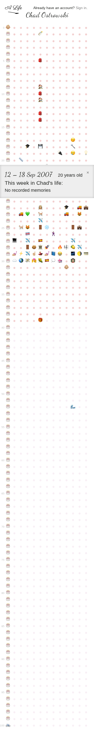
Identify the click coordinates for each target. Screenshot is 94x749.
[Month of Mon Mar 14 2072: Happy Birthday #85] (8, 626)
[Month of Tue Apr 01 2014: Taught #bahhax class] (14, 241)
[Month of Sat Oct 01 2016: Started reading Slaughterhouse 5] (53, 254)
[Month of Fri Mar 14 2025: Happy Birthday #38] (8, 314)
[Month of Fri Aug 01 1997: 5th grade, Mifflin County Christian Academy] (40, 94)
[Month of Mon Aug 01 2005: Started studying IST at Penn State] (40, 147)
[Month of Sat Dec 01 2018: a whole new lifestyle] (66, 267)
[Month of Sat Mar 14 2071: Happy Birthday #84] (8, 619)
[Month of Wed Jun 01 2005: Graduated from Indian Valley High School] (27, 147)
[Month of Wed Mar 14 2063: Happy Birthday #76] (8, 566)
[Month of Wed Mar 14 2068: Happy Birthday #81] (8, 599)
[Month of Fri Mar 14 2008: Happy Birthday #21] (8, 201)
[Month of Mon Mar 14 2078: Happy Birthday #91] (8, 666)
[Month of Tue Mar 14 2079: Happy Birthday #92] (8, 672)
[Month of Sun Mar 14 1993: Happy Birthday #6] (8, 67)
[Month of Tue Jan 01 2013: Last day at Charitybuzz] (73, 228)
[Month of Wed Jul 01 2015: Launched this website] (34, 248)
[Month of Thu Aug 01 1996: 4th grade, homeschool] (40, 87)
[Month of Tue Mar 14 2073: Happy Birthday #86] (8, 632)
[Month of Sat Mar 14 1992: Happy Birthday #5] (8, 61)
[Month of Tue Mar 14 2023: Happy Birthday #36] (8, 301)
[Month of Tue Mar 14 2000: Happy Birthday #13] (8, 114)
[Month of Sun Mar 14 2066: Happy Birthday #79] (8, 586)
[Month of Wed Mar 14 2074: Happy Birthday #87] (8, 639)
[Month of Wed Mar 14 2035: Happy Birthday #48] (8, 380)
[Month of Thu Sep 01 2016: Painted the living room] (47, 254)
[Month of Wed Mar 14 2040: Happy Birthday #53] (8, 413)
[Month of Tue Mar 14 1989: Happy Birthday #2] (8, 41)
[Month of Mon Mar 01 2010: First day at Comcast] (86, 208)
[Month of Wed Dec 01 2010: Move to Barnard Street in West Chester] (66, 214)
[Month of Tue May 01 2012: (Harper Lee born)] (21, 228)
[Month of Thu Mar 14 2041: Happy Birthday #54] (8, 420)
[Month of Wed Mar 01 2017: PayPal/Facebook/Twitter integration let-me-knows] (86, 254)
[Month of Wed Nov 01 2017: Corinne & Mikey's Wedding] (60, 261)
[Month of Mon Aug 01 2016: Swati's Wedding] (40, 254)
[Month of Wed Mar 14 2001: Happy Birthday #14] (8, 120)
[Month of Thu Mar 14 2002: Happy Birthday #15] (8, 127)
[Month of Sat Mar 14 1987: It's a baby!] (8, 27)
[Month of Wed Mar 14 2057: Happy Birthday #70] (8, 526)
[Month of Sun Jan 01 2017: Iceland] (73, 254)
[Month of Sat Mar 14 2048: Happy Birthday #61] (8, 466)
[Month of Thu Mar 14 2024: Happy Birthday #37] (8, 307)
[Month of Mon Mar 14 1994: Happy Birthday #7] (8, 74)
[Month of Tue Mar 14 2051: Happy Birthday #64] (8, 486)
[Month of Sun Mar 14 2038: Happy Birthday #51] (8, 400)
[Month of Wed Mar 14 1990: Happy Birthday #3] (8, 47)
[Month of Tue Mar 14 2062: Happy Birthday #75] (8, 559)
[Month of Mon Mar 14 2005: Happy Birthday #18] (8, 147)
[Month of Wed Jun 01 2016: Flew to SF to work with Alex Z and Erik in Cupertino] (27, 254)
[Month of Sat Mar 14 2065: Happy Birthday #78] (8, 579)
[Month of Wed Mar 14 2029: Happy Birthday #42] (8, 340)
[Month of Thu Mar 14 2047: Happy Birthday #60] (8, 460)
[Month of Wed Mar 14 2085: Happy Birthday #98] (8, 712)
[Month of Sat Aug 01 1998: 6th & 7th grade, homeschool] (40, 100)
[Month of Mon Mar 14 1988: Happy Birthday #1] (8, 34)
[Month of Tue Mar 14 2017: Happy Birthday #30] (8, 261)
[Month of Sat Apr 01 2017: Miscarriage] (14, 261)
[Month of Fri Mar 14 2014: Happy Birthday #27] (8, 241)
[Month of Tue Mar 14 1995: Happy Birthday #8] (8, 80)
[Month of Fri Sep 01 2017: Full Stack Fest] (47, 261)
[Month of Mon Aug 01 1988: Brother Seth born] (40, 34)
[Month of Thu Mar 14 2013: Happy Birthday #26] (8, 234)
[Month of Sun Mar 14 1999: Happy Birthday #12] (8, 107)
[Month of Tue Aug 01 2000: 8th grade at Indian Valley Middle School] (40, 114)
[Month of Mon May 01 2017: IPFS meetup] (21, 261)
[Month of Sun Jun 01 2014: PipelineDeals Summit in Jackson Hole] (27, 241)
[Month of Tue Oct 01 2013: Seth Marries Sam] (53, 234)
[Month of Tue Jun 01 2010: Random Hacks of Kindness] (27, 214)
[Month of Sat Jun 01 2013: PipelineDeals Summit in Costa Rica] (27, 234)
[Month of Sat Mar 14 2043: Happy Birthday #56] (8, 433)
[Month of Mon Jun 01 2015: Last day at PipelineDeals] (27, 248)
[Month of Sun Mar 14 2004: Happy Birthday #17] (8, 140)
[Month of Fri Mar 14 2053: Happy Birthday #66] (8, 500)
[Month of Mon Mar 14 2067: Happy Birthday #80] (8, 592)
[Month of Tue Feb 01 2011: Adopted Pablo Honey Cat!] (79, 214)
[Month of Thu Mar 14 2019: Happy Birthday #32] (8, 274)
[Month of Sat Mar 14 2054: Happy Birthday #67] (8, 506)
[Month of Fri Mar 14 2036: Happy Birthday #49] (8, 387)
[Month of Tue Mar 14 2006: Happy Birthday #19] (8, 153)
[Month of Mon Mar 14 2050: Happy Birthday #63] (8, 480)
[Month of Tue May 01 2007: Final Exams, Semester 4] (21, 160)
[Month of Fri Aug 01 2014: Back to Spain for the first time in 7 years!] (40, 241)
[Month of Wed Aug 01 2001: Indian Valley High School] (40, 120)
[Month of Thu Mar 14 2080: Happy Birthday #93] (8, 679)
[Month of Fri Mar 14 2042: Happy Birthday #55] (8, 427)
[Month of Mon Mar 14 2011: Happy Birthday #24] (8, 221)
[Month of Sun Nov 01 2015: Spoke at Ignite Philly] (60, 248)
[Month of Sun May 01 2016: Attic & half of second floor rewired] (21, 254)
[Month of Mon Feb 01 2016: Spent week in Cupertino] (79, 248)
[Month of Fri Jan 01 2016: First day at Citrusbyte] (73, 248)
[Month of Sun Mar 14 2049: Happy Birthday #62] (8, 473)
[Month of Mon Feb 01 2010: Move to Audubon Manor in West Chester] (79, 208)
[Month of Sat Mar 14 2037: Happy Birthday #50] (8, 394)
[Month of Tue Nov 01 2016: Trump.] (60, 254)
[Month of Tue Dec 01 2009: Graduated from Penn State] (66, 208)
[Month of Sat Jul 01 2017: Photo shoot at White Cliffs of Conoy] (34, 261)
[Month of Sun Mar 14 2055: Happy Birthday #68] (8, 513)
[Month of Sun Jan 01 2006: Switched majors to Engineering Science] (73, 147)
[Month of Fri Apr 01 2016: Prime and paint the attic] (14, 254)
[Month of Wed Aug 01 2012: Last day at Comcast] (40, 228)
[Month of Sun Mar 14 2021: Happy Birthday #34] (8, 287)
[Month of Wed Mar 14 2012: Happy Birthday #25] (8, 228)
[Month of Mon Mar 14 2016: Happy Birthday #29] (8, 254)
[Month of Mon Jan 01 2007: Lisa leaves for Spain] (73, 153)
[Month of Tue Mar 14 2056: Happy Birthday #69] (8, 520)
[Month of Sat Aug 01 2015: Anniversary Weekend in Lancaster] (40, 248)
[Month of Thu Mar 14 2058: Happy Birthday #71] (8, 533)
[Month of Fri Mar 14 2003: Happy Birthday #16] (8, 133)
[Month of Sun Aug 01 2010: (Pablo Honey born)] (40, 214)
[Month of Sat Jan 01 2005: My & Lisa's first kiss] (73, 140)
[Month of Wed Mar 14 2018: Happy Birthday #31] (8, 267)
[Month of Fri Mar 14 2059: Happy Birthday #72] (8, 539)
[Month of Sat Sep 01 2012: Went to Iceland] (47, 228)
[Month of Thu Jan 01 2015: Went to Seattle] (73, 241)
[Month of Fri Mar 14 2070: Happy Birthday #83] (8, 613)
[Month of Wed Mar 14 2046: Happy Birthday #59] (8, 453)
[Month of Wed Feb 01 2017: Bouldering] (79, 254)
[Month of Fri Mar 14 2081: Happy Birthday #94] (8, 685)
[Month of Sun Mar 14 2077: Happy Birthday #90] (8, 659)
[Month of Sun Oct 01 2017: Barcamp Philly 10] (53, 261)
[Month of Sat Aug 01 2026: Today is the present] (40, 320)
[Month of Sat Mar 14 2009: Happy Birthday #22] (8, 208)
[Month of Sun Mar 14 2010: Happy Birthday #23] (8, 214)
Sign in (81, 8)
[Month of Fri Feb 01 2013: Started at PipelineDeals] (79, 228)
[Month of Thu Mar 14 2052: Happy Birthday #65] (8, 493)
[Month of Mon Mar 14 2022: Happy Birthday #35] (8, 294)
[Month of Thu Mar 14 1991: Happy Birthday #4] (8, 54)
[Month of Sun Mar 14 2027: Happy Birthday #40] (8, 327)
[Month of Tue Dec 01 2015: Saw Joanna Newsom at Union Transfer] (66, 248)
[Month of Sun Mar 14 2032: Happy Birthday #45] (8, 360)
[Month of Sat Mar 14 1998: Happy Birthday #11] (8, 100)
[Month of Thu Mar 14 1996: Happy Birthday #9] (8, 87)
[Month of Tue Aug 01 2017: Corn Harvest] (40, 261)
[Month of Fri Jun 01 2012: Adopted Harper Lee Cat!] (27, 228)
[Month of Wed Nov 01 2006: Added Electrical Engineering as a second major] (60, 153)
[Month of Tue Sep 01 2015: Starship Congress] (47, 248)
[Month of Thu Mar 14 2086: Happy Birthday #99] (8, 719)
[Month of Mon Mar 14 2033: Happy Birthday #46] (8, 367)
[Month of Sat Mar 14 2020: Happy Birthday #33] (8, 281)
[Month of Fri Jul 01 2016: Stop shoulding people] (34, 254)
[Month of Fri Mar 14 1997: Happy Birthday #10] (8, 94)
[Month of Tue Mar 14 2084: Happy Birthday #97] (8, 705)
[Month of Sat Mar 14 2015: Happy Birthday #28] (8, 248)
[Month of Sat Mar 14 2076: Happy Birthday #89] (8, 652)
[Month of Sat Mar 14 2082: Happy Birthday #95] (8, 692)
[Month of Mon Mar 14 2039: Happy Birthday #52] (8, 407)
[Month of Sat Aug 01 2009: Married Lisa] (40, 208)
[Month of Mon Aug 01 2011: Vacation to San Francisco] (40, 221)
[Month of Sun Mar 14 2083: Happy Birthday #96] (8, 699)
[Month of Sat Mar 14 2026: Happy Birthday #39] (8, 320)
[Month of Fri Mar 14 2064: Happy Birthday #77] (8, 573)
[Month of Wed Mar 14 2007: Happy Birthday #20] (8, 160)
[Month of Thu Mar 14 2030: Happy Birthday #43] (8, 347)
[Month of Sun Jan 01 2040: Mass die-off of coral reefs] (73, 407)
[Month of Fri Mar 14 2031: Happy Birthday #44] (8, 354)
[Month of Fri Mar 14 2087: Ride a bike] (8, 725)
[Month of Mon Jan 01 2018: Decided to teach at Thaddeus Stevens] (73, 261)
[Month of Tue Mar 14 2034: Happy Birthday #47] (8, 373)
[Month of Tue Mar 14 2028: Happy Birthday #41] (8, 334)
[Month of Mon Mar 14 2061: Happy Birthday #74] (8, 553)
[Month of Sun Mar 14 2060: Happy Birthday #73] (8, 546)
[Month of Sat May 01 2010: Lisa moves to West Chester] (21, 214)
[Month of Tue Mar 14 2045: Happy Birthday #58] (8, 447)
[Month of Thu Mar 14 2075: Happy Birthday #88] (8, 645)
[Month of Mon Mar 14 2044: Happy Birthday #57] (8, 440)
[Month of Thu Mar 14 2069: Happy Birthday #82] (8, 606)
